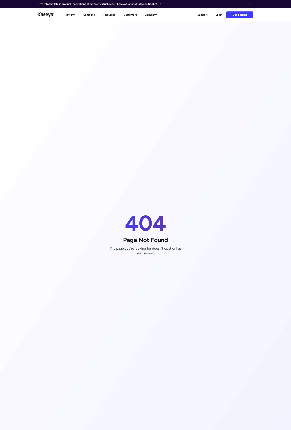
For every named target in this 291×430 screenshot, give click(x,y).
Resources (109, 14)
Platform (70, 14)
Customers (130, 14)
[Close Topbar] (250, 4)
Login (219, 14)
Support (202, 14)
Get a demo (240, 14)
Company (151, 14)
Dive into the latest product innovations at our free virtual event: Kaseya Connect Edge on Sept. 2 (97, 4)
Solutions (89, 14)
